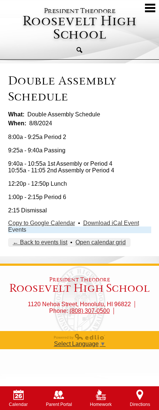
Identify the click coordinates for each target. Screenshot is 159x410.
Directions (140, 404)
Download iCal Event (111, 223)
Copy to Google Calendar (41, 223)
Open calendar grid (100, 242)
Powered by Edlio (79, 336)
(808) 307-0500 (90, 311)
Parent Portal (59, 404)
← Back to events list (40, 242)
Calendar (18, 404)
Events (17, 230)
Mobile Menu (150, 8)
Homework (101, 404)
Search (79, 50)
